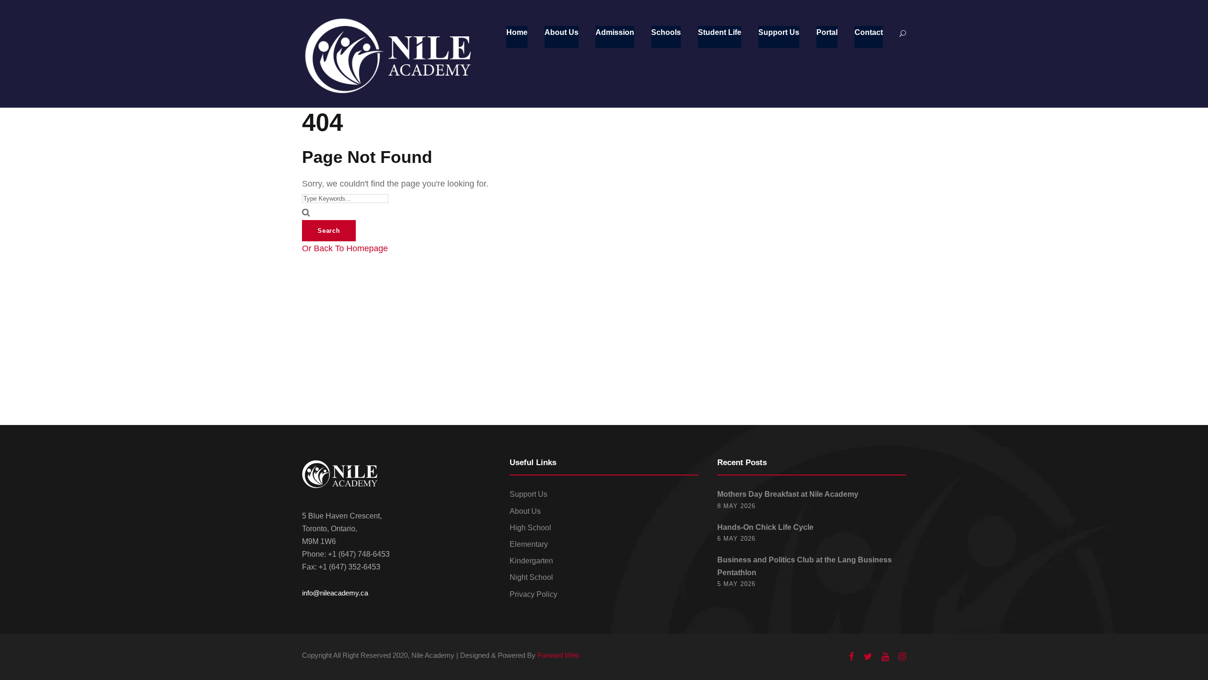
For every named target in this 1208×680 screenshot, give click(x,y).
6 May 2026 (736, 538)
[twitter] (868, 657)
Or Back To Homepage (345, 248)
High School (530, 528)
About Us (562, 32)
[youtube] (885, 657)
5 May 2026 (736, 583)
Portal (827, 32)
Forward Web (558, 655)
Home (517, 32)
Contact (869, 32)
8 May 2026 (736, 506)
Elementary (529, 544)
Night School (531, 577)
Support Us (778, 32)
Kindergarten (531, 561)
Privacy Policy (533, 594)
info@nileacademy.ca (335, 593)
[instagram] (902, 657)
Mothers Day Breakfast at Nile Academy (787, 494)
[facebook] (851, 657)
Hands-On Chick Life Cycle (765, 527)
